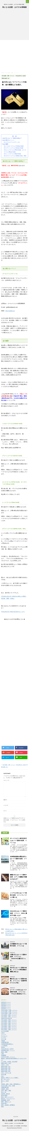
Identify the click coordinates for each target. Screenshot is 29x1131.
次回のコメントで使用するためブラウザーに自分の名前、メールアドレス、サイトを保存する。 (14, 819)
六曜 (2, 1053)
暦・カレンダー (5, 1079)
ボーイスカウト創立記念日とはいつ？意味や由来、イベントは (18, 840)
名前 (5, 799)
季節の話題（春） (6, 1069)
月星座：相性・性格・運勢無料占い (11, 1084)
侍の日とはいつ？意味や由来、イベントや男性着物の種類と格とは (18, 969)
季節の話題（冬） (6, 1066)
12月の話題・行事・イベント (9, 1013)
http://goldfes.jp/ (10, 311)
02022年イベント (6, 1004)
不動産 (3, 1040)
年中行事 (3, 1074)
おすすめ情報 (5, 1031)
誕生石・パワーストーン (8, 1098)
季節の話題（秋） (6, 1071)
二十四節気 (4, 1045)
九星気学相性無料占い (7, 1044)
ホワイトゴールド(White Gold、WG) (16, 155)
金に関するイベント (8, 140)
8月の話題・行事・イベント (9, 1028)
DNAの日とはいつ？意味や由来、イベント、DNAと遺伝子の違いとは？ (18, 913)
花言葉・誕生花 (5, 1093)
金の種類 (5, 144)
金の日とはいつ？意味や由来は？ (12, 138)
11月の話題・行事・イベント (9, 1012)
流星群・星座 (5, 1089)
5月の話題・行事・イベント (9, 1023)
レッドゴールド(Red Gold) (13, 153)
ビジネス (3, 1037)
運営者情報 (15, 1116)
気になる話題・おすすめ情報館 (14, 7)
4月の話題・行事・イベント (9, 1021)
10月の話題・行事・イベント (9, 1010)
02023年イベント (6, 1005)
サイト (5, 810)
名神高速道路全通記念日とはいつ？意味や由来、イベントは (18, 859)
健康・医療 (4, 1052)
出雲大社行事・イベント (8, 1056)
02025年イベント (6, 1008)
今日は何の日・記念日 (21, 764)
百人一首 (3, 1092)
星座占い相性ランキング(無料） (10, 1077)
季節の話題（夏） (6, 1068)
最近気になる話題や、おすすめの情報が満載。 (14, 1123)
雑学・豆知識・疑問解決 (8, 1105)
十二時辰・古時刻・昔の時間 (9, 1061)
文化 (2, 1076)
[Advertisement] (14, 25)
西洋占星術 (4, 1095)
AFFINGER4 (19, 1128)
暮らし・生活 (5, 1081)
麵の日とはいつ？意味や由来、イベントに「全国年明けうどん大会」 (18, 980)
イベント (3, 1034)
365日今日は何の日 (6, 1018)
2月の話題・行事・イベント (9, 1016)
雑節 (2, 1106)
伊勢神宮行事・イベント (8, 1050)
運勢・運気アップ (6, 1101)
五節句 (3, 1047)
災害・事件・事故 (6, 1090)
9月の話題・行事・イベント (9, 1029)
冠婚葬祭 (3, 1055)
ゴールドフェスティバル (13, 142)
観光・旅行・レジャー (7, 1097)
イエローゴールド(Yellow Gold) (14, 146)
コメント (6, 780)
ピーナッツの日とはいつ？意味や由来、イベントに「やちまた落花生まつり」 (18, 992)
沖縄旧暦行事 (5, 1087)
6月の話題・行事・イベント (9, 1024)
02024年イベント (6, 1007)
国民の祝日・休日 (6, 1063)
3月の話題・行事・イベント (9, 1020)
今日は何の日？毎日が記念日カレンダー (13, 611)
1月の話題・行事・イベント (9, 764)
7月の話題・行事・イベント (9, 1026)
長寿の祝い (4, 1103)
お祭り (3, 1032)
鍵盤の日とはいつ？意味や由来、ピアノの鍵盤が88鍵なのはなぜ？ (18, 877)
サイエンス (4, 1036)
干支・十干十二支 (6, 1073)
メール (5, 805)
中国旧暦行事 (5, 1042)
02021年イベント (6, 1002)
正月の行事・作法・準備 (8, 1085)
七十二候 (3, 1039)
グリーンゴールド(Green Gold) (14, 148)
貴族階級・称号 (5, 1100)
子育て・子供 (5, 1065)
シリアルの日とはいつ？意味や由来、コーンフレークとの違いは (18, 895)
